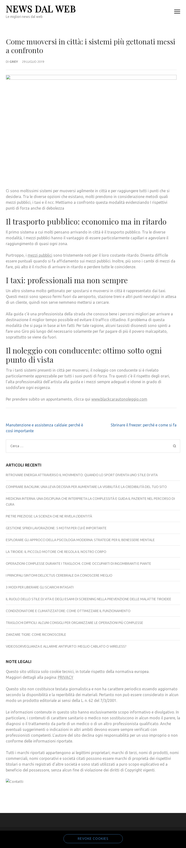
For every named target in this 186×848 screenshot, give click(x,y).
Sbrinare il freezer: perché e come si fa (144, 425)
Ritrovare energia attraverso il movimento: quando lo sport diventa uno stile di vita (82, 475)
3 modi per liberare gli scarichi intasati (40, 587)
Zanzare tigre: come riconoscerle (36, 634)
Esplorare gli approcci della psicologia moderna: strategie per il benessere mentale (80, 540)
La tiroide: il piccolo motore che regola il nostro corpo (56, 552)
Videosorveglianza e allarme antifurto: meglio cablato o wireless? (66, 646)
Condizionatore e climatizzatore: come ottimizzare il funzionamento (68, 611)
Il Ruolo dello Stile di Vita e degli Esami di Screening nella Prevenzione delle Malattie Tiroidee (88, 599)
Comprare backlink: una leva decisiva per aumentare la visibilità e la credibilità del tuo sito (86, 487)
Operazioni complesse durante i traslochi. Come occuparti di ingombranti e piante (78, 563)
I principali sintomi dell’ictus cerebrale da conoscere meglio (59, 575)
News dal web (41, 8)
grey (13, 61)
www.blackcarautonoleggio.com (119, 399)
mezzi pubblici (40, 255)
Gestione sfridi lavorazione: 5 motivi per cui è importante (56, 528)
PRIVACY (65, 677)
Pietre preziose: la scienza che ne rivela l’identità (49, 516)
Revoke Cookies (93, 839)
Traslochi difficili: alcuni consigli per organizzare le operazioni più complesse (74, 623)
